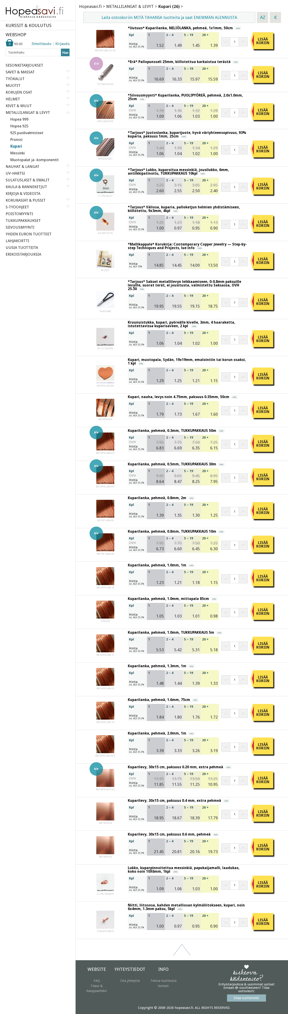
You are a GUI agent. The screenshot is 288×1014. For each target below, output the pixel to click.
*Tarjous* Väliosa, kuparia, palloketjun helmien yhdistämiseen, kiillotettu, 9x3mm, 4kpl (184, 209)
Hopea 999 (19, 119)
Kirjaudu (62, 44)
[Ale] (105, 118)
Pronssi (16, 139)
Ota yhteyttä (130, 981)
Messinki (17, 153)
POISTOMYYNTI (19, 214)
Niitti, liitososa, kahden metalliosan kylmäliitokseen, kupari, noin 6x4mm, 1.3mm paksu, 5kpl (186, 907)
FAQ (97, 981)
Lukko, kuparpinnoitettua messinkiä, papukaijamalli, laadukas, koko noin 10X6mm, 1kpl (184, 870)
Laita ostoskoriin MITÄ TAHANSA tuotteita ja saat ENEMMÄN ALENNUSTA (169, 17)
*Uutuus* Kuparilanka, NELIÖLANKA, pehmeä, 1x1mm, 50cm (180, 28)
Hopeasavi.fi (90, 6)
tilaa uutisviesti (246, 998)
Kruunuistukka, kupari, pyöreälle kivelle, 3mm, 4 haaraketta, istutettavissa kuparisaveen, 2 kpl (181, 324)
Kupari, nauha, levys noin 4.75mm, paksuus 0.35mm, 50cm (178, 397)
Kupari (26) (169, 6)
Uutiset (163, 986)
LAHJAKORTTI (17, 241)
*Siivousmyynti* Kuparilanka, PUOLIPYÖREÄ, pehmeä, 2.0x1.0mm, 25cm (185, 97)
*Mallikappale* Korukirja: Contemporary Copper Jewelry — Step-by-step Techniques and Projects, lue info (187, 246)
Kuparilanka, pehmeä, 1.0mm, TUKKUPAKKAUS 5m (171, 632)
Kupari (16, 146)
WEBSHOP (16, 34)
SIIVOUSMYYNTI (20, 227)
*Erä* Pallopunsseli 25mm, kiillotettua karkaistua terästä (179, 62)
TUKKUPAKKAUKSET (23, 220)
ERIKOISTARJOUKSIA (23, 254)
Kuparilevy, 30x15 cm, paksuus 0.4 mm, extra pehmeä (174, 800)
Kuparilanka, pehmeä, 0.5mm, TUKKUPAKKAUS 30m (172, 464)
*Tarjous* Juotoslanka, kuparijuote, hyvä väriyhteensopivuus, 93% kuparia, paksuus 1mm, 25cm (187, 134)
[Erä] (105, 81)
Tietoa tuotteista (163, 981)
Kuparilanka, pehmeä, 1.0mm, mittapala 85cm (168, 599)
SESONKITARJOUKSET (24, 65)
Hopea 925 (19, 126)
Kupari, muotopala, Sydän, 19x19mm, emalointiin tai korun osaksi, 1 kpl (187, 361)
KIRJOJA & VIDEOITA (23, 193)
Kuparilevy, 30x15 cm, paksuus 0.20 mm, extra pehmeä (175, 767)
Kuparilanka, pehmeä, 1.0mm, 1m (157, 565)
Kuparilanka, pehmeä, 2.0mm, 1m (157, 733)
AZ (262, 17)
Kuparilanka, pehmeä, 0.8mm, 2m (157, 498)
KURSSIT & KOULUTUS (29, 25)
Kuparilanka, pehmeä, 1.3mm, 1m (157, 666)
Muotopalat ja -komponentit (34, 160)
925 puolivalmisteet (26, 133)
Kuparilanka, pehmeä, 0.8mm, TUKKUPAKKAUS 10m (172, 531)
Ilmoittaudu (42, 44)
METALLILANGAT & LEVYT (130, 6)
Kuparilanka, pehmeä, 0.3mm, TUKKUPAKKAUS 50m (172, 430)
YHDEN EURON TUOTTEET (29, 234)
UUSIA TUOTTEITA (22, 247)
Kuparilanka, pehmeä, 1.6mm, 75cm (159, 700)
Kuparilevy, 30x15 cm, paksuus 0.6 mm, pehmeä (169, 834)
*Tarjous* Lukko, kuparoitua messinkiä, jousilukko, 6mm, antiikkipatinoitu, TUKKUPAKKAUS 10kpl (178, 172)
